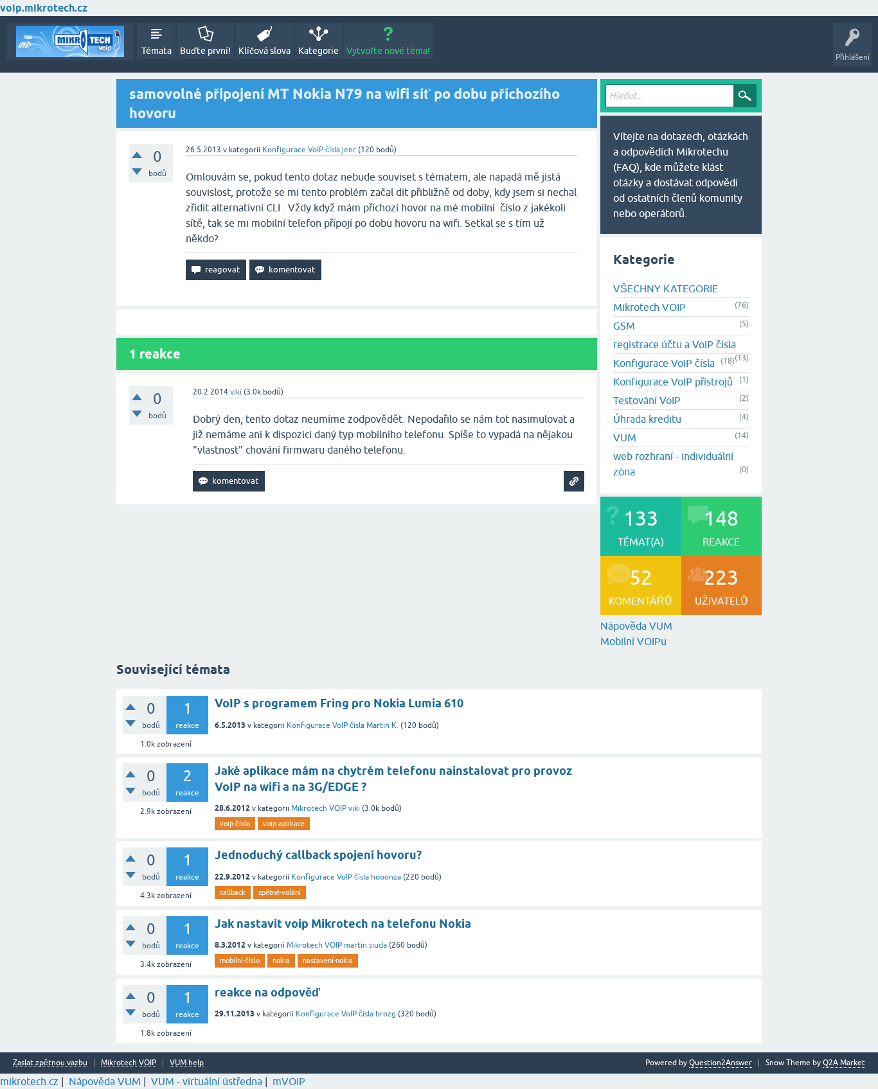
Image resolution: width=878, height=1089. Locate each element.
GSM (624, 326)
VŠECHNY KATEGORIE (665, 288)
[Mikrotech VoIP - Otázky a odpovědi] (70, 41)
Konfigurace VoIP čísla (301, 149)
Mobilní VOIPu (633, 641)
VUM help (187, 1063)
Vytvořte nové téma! (388, 51)
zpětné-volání (279, 892)
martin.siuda (365, 945)
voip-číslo (235, 824)
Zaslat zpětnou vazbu (50, 1063)
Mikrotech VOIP (649, 307)
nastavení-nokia (328, 960)
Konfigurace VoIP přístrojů (673, 381)
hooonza (386, 876)
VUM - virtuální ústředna (206, 1081)
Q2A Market (844, 1062)
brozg (385, 1013)
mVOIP (289, 1081)
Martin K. (382, 725)
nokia (281, 960)
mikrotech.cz (29, 1081)
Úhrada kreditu (647, 419)
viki (354, 808)
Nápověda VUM (636, 626)
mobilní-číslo (240, 960)
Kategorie (318, 51)
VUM (624, 437)
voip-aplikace (284, 824)
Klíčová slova (264, 51)
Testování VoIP (647, 400)
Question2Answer (720, 1062)
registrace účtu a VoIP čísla (674, 344)
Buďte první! (205, 51)
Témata (156, 51)
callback (233, 892)
